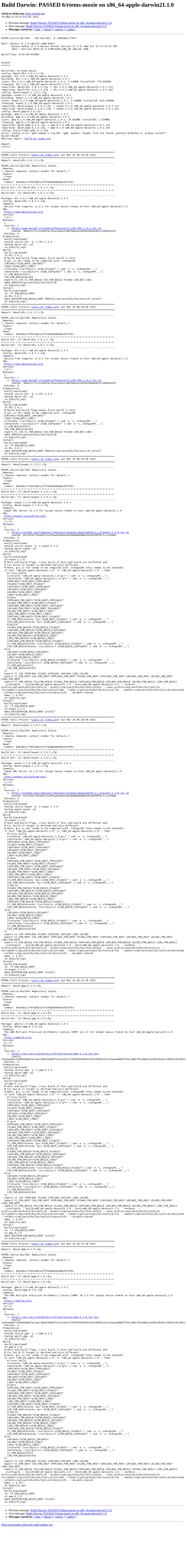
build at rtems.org (38, 138)
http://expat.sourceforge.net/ (25, 516)
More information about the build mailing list (27, 1524)
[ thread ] (48, 29)
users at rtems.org (45, 155)
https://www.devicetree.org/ (23, 212)
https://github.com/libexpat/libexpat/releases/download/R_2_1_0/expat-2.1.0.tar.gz (70, 532)
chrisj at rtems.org (35, 13)
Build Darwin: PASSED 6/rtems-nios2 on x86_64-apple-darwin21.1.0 (66, 26)
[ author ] (71, 29)
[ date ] (38, 29)
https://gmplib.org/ (18, 1037)
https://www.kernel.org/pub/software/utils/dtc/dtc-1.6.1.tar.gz (56, 228)
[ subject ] (59, 29)
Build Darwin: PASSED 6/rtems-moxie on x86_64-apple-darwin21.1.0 (71, 22)
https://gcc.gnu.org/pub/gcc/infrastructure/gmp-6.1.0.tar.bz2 (55, 1053)
